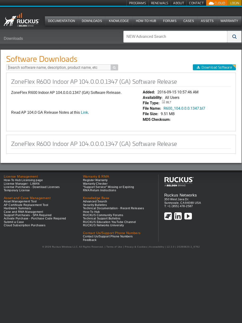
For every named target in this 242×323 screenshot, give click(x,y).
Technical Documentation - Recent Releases (113, 208)
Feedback (89, 240)
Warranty (229, 21)
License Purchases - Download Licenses (32, 187)
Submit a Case (14, 222)
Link (84, 112)
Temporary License (17, 190)
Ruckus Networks (180, 195)
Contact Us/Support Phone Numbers (108, 236)
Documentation (61, 21)
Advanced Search (95, 201)
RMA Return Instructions (99, 190)
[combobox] (175, 37)
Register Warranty (95, 180)
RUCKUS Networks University (103, 225)
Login (234, 3)
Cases (188, 21)
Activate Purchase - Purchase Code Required (35, 218)
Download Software (217, 67)
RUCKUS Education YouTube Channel (109, 222)
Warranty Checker (95, 183)
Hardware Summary (17, 208)
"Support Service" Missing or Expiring (108, 187)
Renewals (160, 3)
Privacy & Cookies (136, 246)
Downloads (92, 21)
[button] (234, 37)
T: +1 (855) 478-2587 (178, 206)
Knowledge (119, 21)
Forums (170, 21)
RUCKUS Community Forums (103, 215)
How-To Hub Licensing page (23, 180)
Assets (207, 21)
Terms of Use (114, 246)
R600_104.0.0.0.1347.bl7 (184, 108)
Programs (137, 3)
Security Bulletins (95, 205)
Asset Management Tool (20, 201)
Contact (196, 3)
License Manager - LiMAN (21, 183)
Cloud (219, 3)
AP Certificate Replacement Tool (26, 205)
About (178, 3)
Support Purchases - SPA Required (28, 215)
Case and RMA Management (23, 212)
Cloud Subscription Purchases (24, 225)
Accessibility (156, 246)
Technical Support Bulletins (102, 218)
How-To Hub (146, 21)
